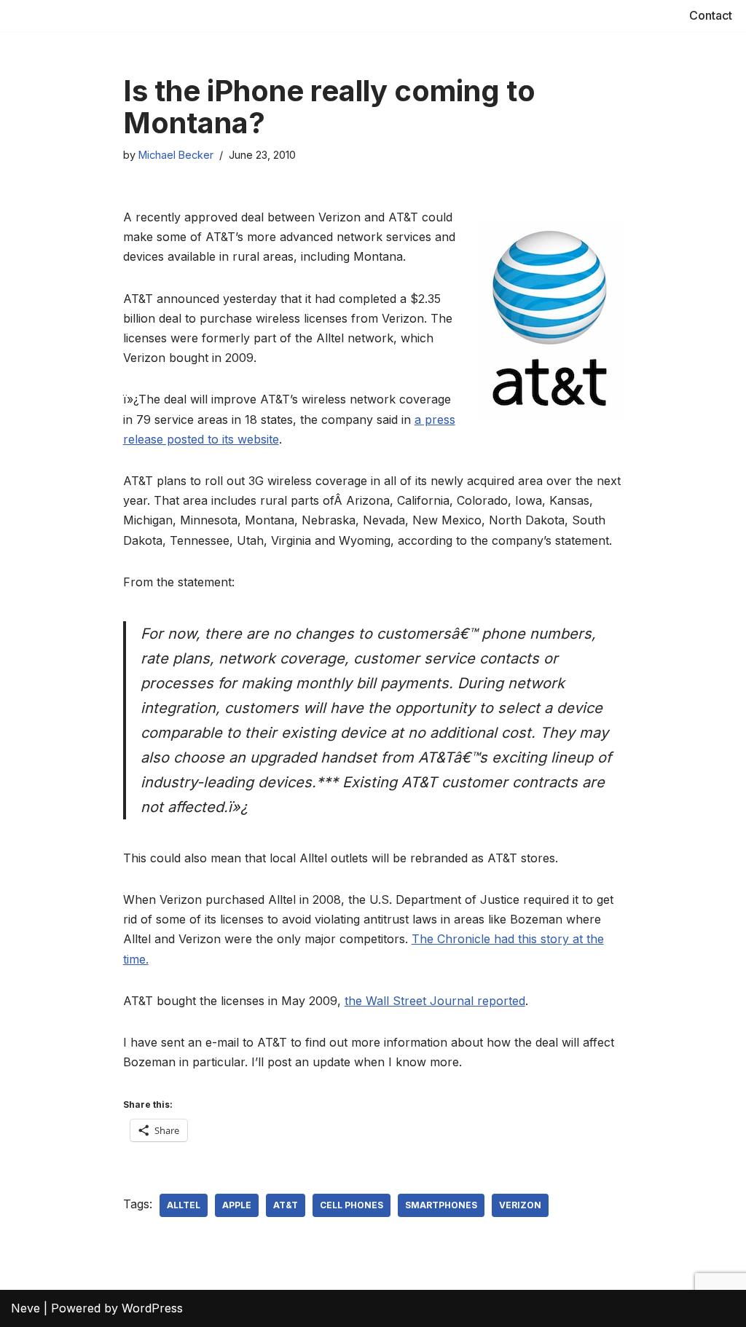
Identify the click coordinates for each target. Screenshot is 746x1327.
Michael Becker (175, 155)
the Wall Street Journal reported (435, 1000)
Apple (236, 1205)
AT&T (285, 1205)
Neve (25, 1308)
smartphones (441, 1205)
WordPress (152, 1308)
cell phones (351, 1205)
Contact (710, 15)
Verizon (520, 1205)
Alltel (183, 1205)
